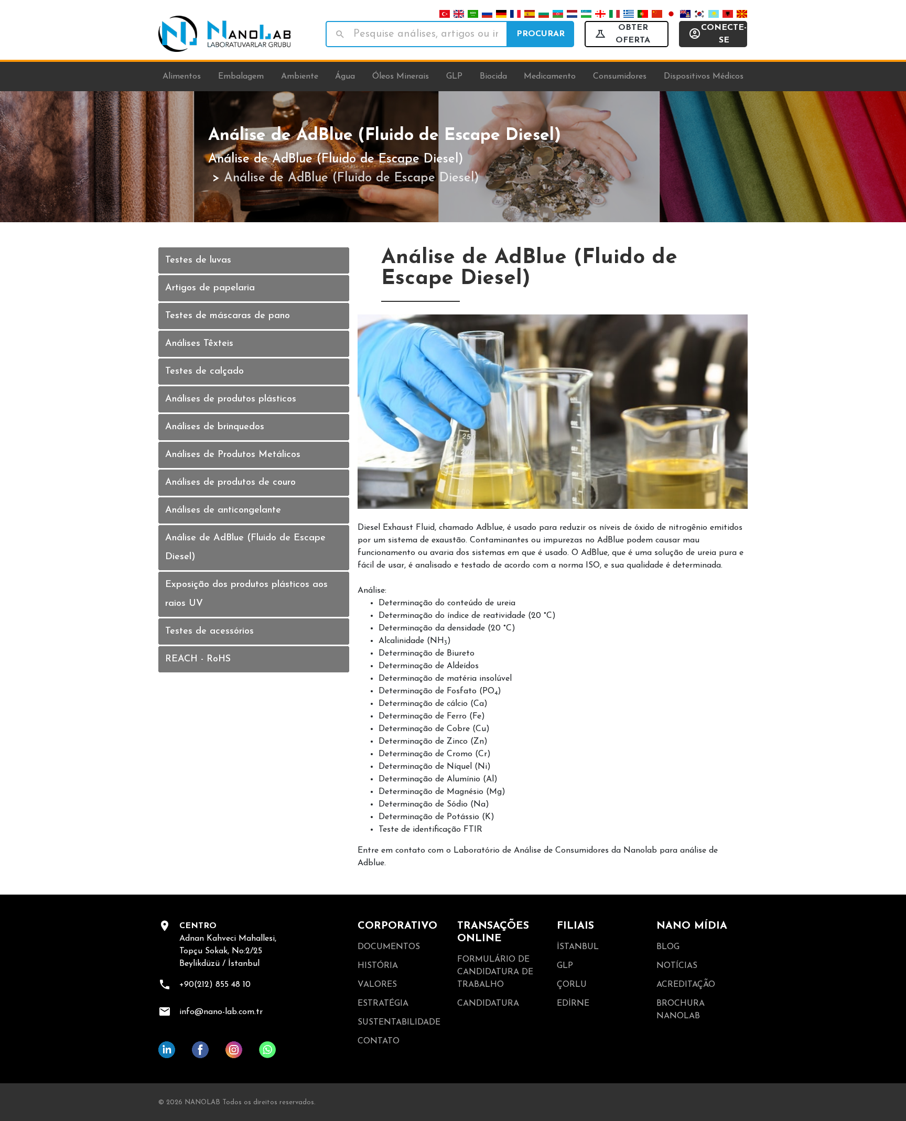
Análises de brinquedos (214, 427)
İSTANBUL (578, 947)
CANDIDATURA (488, 1003)
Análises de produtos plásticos (230, 399)
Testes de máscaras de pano (227, 316)
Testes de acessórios (209, 631)
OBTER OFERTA (633, 34)
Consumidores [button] (619, 76)
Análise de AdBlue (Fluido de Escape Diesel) (335, 159)
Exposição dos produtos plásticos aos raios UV (246, 594)
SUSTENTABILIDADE (399, 1022)
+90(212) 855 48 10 (215, 985)
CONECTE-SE (724, 34)
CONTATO (379, 1041)
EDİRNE (573, 1003)
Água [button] (345, 76)
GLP (565, 966)
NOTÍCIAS (676, 966)
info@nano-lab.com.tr (221, 1012)
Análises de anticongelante (223, 510)
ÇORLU (572, 985)
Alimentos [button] (182, 76)
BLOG (668, 947)
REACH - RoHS (198, 659)
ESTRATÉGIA (383, 1003)
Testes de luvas (198, 260)
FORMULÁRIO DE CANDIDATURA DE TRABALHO (495, 972)
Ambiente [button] (299, 76)
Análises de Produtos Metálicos (232, 455)
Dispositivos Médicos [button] (703, 76)
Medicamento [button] (550, 76)
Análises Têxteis (199, 344)
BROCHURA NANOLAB (680, 1009)
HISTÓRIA (378, 966)
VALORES (377, 985)
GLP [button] (454, 76)
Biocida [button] (493, 76)
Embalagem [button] (241, 76)
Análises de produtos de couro (230, 482)
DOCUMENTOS (389, 947)
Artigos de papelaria (210, 288)
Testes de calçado (204, 371)
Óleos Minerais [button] (400, 76)
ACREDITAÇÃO (685, 985)
